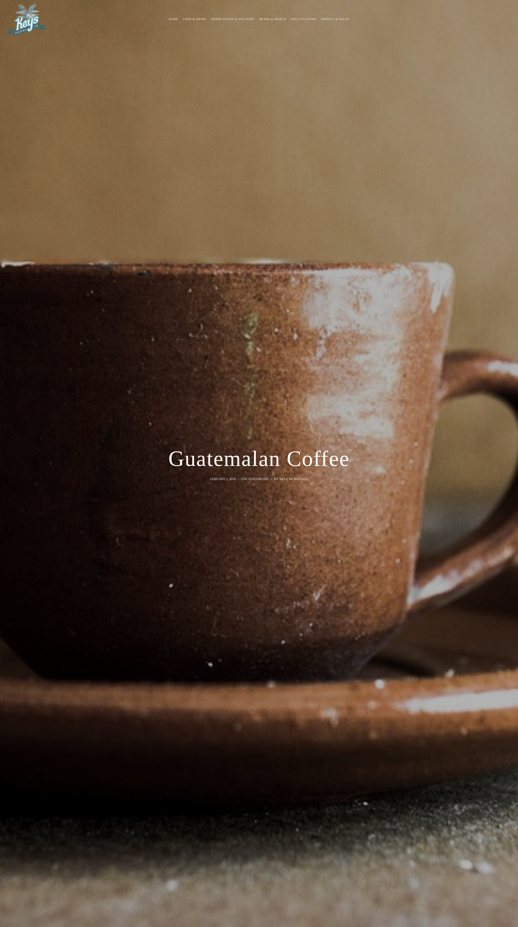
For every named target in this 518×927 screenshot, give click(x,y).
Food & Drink (194, 19)
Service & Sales (335, 19)
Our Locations (303, 19)
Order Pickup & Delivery (233, 19)
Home (173, 19)
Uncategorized (255, 479)
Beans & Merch (273, 19)
